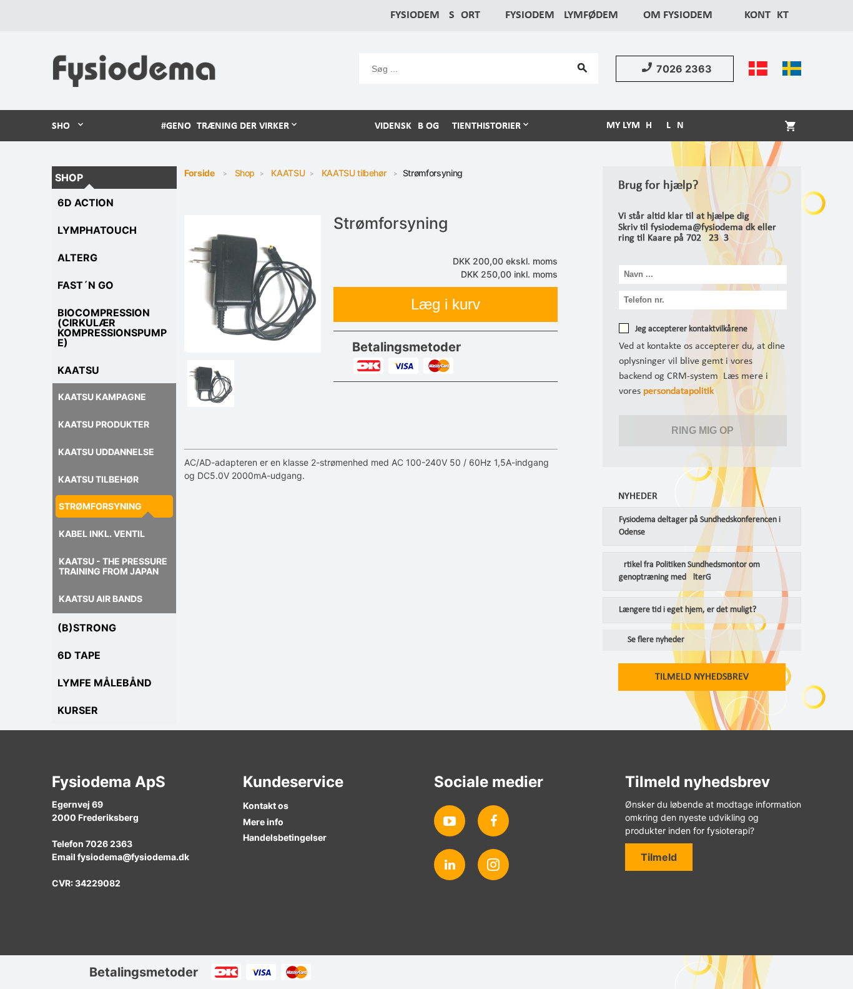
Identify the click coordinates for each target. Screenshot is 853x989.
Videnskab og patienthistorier (448, 126)
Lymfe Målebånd (104, 682)
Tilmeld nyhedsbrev (702, 677)
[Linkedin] (449, 864)
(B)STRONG (86, 627)
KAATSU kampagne (102, 396)
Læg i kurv (445, 304)
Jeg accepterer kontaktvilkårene (691, 329)
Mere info (263, 821)
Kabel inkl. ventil (102, 533)
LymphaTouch (97, 230)
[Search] (582, 67)
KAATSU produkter (103, 424)
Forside (199, 173)
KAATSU (78, 370)
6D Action (85, 202)
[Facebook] (493, 820)
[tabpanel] (253, 284)
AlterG (77, 257)
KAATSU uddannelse (106, 451)
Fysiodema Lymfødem (561, 15)
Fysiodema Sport (435, 15)
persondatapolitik (678, 391)
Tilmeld (659, 857)
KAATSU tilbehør (98, 479)
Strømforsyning (100, 506)
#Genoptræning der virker (225, 126)
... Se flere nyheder (651, 640)
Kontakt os (265, 805)
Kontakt (766, 15)
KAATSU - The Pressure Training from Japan (113, 566)
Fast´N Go (85, 285)
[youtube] (449, 820)
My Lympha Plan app (655, 126)
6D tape (79, 655)
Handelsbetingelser (285, 837)
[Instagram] (493, 864)
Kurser (77, 710)
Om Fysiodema (681, 15)
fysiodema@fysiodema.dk (133, 856)
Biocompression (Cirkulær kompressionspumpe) (112, 327)
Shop (64, 126)
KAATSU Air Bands (100, 598)
